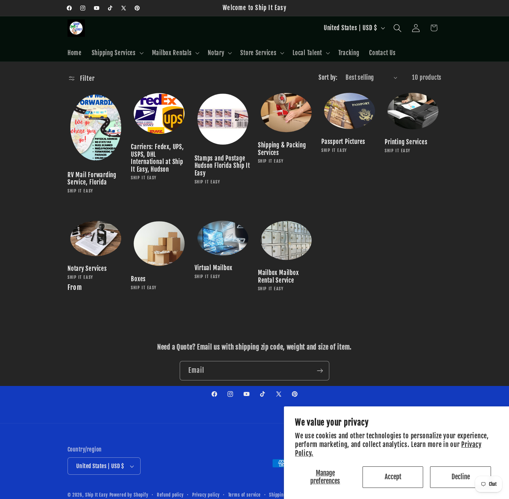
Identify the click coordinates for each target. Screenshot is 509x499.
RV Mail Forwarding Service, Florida (92, 178)
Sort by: (328, 77)
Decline (461, 477)
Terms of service (244, 495)
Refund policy (170, 495)
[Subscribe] (320, 370)
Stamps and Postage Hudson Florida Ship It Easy (222, 166)
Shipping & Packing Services (282, 148)
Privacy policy (206, 495)
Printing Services (406, 142)
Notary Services (87, 268)
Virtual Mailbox (214, 268)
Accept (393, 477)
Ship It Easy (97, 495)
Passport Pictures (343, 141)
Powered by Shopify (129, 495)
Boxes (138, 279)
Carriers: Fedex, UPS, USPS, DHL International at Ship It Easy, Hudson (157, 158)
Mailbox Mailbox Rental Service (278, 276)
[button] (117, 52)
